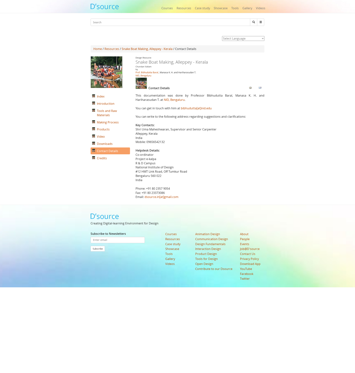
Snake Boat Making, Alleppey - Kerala (147, 49)
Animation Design (207, 234)
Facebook (246, 274)
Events (244, 244)
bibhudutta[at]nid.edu (196, 108)
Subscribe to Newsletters (108, 234)
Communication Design (211, 239)
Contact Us (247, 254)
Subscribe (98, 248)
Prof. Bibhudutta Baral (147, 72)
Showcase (221, 8)
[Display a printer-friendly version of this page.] (250, 87)
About (244, 234)
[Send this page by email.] (259, 87)
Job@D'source (250, 249)
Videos (260, 8)
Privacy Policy (249, 259)
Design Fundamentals (210, 244)
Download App (250, 264)
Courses (167, 8)
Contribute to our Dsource (213, 269)
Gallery (247, 8)
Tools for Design (206, 259)
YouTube (246, 269)
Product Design (206, 254)
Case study (202, 8)
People (245, 239)
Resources (184, 8)
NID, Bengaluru (143, 75)
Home (97, 49)
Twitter (245, 279)
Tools (235, 8)
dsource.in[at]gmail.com (161, 197)
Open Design (204, 264)
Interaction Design (208, 249)
